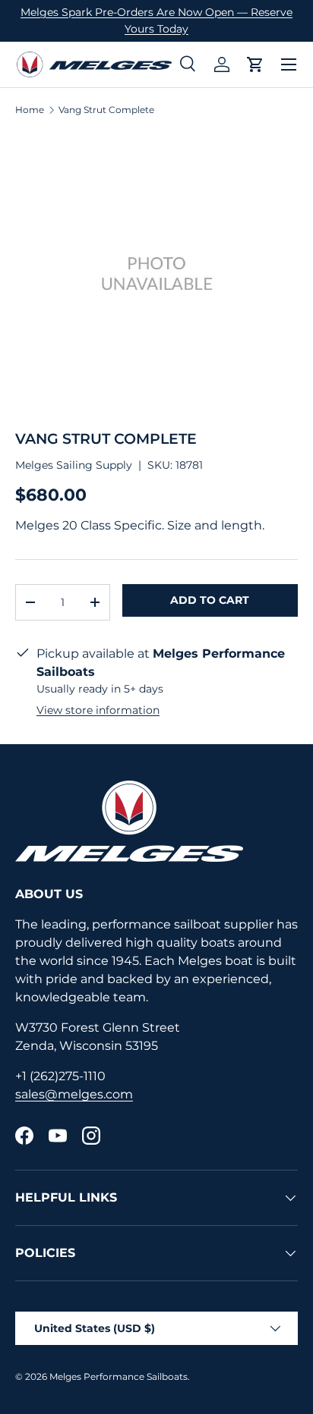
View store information (98, 710)
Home (29, 110)
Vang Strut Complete (106, 110)
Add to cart (209, 600)
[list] (156, 273)
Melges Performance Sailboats (118, 1376)
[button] (255, 64)
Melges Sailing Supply (73, 465)
